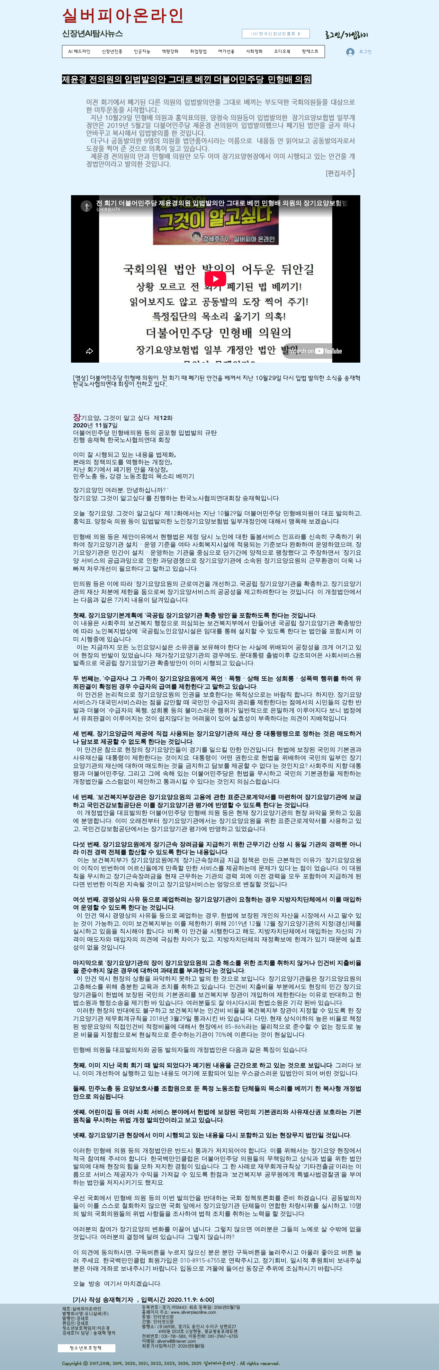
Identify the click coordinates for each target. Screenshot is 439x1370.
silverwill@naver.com (176, 1341)
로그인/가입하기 (347, 35)
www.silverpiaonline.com (193, 1312)
